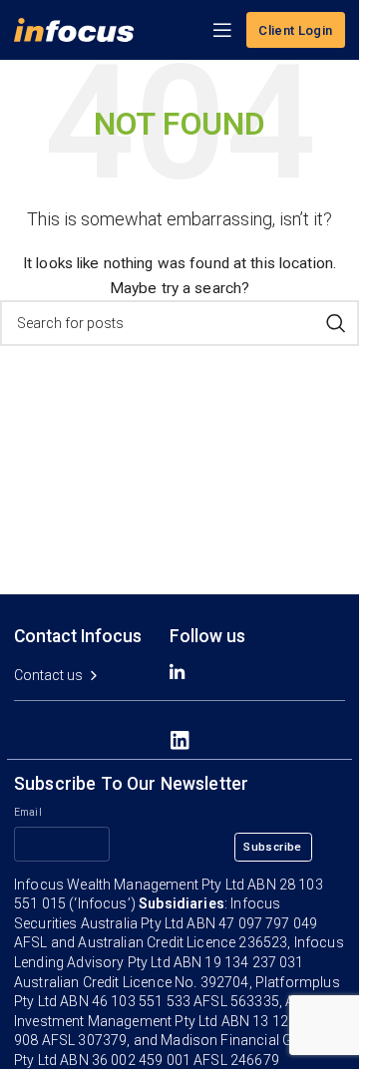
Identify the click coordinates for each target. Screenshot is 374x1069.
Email (28, 813)
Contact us (48, 675)
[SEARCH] (336, 323)
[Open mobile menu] (222, 30)
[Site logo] (74, 29)
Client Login (296, 30)
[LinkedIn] (180, 740)
